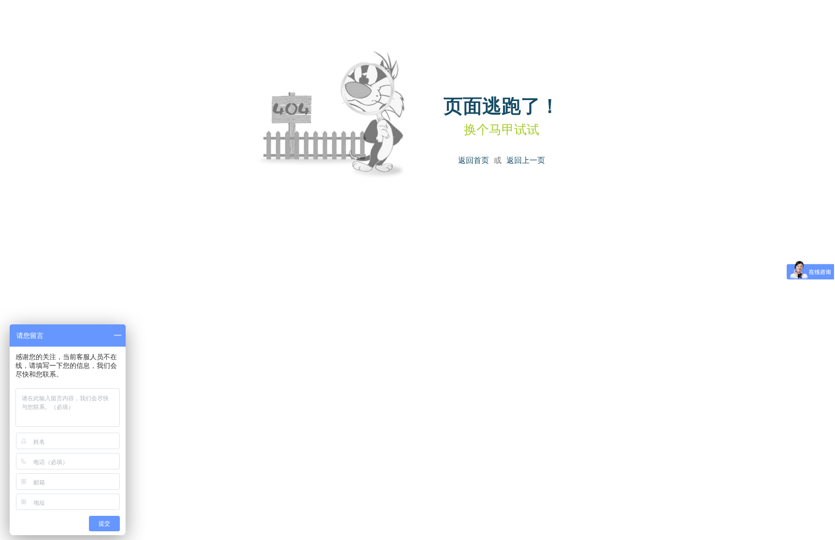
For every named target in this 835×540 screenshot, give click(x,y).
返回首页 (473, 159)
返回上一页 (525, 159)
